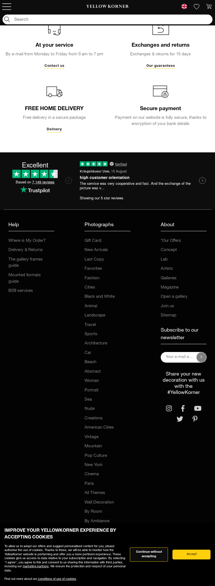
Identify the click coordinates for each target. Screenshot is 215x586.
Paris (89, 484)
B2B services (20, 291)
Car (88, 353)
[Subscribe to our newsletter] (202, 357)
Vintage (92, 437)
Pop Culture (96, 456)
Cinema (92, 474)
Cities (90, 287)
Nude (90, 409)
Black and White (100, 297)
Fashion (92, 278)
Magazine (170, 287)
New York (93, 465)
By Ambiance (97, 521)
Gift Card (93, 241)
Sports (91, 334)
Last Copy (94, 259)
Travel (90, 325)
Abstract (93, 372)
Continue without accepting (149, 554)
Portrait (92, 390)
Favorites (93, 269)
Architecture (96, 343)
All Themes (95, 493)
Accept (192, 554)
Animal (91, 306)
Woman (92, 381)
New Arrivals (96, 250)
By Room (93, 512)
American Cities (99, 428)
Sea (88, 400)
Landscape (95, 315)
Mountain (93, 446)
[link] (107, 6)
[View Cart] (209, 6)
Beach (90, 362)
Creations (94, 418)
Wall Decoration (99, 502)
